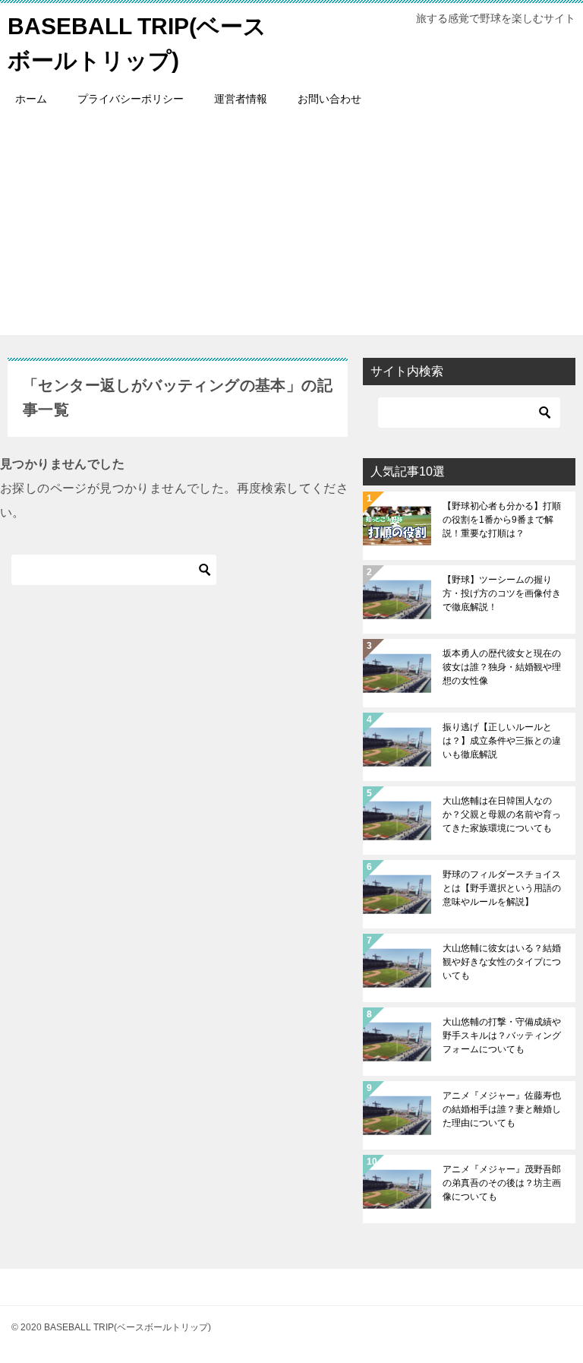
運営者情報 (240, 99)
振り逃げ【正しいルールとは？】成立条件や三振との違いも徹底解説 (502, 741)
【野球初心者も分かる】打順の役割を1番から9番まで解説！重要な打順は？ (502, 520)
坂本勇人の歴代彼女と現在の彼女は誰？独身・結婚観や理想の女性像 (502, 667)
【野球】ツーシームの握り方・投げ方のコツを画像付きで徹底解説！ (502, 593)
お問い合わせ (329, 99)
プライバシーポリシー (130, 99)
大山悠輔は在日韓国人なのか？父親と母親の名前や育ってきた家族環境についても (502, 814)
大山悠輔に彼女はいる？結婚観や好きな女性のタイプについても (502, 962)
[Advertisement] (291, 228)
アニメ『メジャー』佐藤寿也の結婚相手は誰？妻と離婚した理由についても (502, 1109)
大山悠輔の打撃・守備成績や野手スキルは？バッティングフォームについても (502, 1036)
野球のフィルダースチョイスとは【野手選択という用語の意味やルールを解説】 (502, 888)
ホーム (31, 99)
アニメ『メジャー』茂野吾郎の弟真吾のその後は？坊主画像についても (502, 1183)
